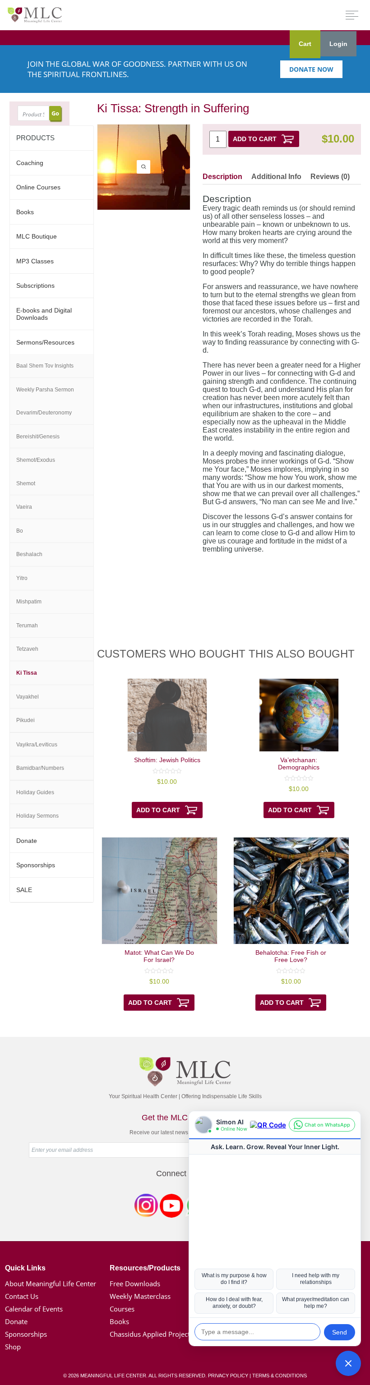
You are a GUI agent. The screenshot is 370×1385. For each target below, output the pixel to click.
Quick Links (25, 1268)
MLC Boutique (36, 236)
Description (222, 176)
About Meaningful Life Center (50, 1283)
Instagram (146, 1207)
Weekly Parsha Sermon (45, 390)
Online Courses (38, 187)
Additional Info (276, 176)
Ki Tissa (26, 673)
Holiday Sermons (37, 816)
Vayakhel (27, 697)
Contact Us (21, 1296)
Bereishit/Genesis (38, 436)
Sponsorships (35, 865)
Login (338, 43)
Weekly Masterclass (140, 1296)
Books (25, 212)
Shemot (25, 483)
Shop (13, 1346)
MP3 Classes (35, 261)
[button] (348, 1363)
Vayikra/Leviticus (36, 744)
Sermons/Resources (45, 342)
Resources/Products (145, 1268)
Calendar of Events (34, 1308)
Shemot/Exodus (35, 460)
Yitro (22, 578)
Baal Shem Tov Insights (45, 366)
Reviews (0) (330, 176)
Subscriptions (35, 285)
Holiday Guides (35, 792)
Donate (26, 840)
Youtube (171, 1207)
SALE (24, 889)
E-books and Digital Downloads (44, 314)
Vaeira (24, 507)
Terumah (27, 625)
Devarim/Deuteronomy (44, 413)
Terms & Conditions (279, 1375)
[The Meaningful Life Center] (35, 14)
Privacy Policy (228, 1375)
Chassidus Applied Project (150, 1334)
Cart (305, 43)
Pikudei (25, 720)
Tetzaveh (27, 649)
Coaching (29, 162)
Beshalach (29, 554)
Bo (19, 531)
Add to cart (255, 139)
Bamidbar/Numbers (40, 768)
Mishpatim (29, 601)
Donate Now (311, 69)
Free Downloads (135, 1283)
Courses (122, 1308)
